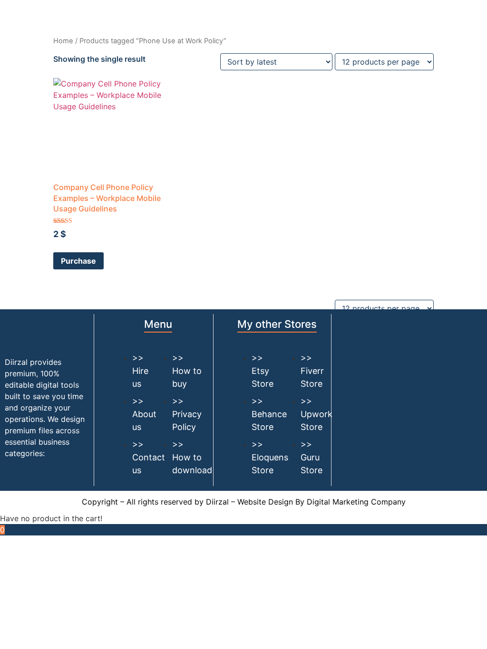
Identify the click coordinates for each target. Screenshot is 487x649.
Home (63, 41)
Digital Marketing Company (356, 501)
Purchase (78, 261)
